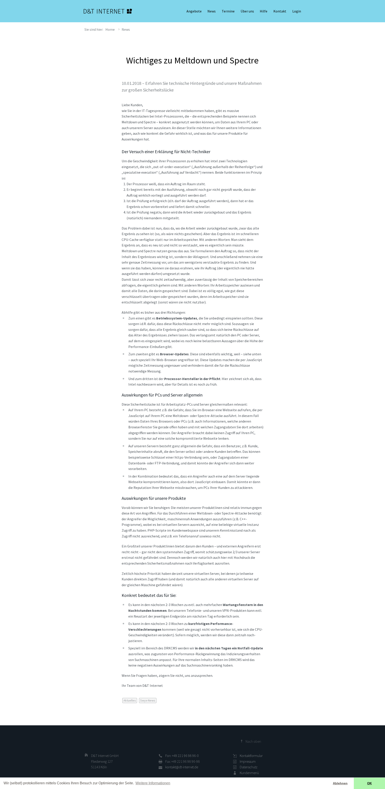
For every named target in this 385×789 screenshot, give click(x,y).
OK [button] (369, 783)
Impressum (248, 761)
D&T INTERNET (107, 11)
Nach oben (253, 741)
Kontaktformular (251, 755)
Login (296, 11)
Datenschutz (248, 767)
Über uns (247, 11)
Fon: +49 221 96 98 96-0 (182, 755)
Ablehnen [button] (340, 783)
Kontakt (279, 11)
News (211, 11)
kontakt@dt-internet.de (181, 767)
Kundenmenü (249, 773)
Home (110, 29)
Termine (228, 11)
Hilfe (263, 11)
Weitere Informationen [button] (152, 783)
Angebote (194, 11)
